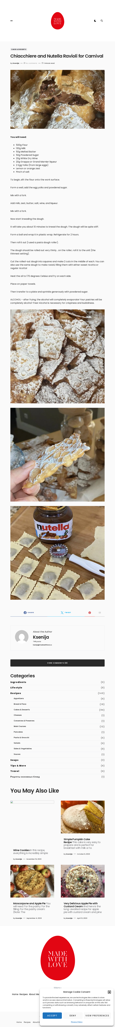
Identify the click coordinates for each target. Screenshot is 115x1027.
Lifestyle (16, 687)
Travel (14, 771)
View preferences (97, 1015)
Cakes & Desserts (18, 49)
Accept (52, 1015)
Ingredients (18, 682)
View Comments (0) (57, 663)
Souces (17, 754)
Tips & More (18, 765)
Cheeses (18, 715)
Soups (14, 760)
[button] (109, 992)
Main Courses (20, 726)
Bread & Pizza (20, 704)
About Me (34, 994)
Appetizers (19, 698)
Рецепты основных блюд (25, 776)
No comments (31, 63)
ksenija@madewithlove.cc (42, 645)
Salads (17, 743)
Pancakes (18, 732)
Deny (73, 1015)
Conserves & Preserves (24, 721)
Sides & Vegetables (23, 748)
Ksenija (41, 637)
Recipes (15, 693)
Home (15, 994)
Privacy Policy (76, 1022)
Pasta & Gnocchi (21, 737)
